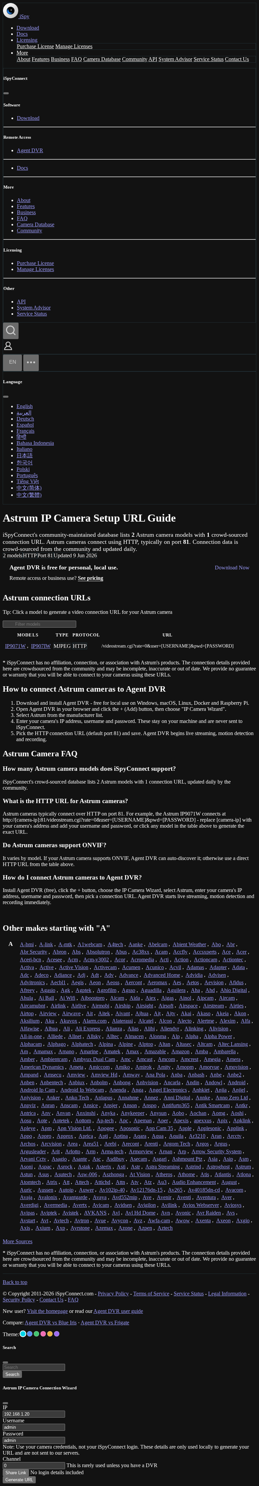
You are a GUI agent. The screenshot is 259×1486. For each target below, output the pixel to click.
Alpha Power (218, 1036)
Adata (238, 967)
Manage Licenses (73, 46)
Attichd (102, 1182)
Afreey (27, 990)
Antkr (241, 1105)
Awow (182, 1220)
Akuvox (68, 1021)
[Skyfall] (36, 1333)
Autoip (66, 1190)
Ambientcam (53, 1059)
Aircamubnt (32, 1006)
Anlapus (103, 1097)
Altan (164, 1044)
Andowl (213, 1082)
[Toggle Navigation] (31, 363)
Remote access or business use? (56, 578)
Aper (162, 1120)
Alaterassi (122, 1021)
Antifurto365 (176, 1105)
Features (41, 59)
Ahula (26, 998)
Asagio (59, 1159)
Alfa (245, 1021)
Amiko (122, 1067)
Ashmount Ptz (187, 1159)
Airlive (78, 1006)
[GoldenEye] (50, 1333)
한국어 (25, 462)
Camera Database (102, 59)
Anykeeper (132, 1113)
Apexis (181, 1120)
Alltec (112, 1036)
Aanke (135, 944)
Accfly (180, 952)
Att (66, 1182)
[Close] (6, 93)
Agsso (128, 990)
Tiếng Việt (28, 481)
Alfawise (29, 1028)
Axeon (223, 1220)
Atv (135, 1182)
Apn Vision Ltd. (74, 1128)
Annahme (128, 1097)
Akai (186, 1013)
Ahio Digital (233, 990)
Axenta (203, 1220)
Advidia (194, 975)
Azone (125, 1228)
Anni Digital (177, 1097)
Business (60, 59)
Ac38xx (140, 952)
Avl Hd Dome (140, 1213)
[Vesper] (56, 1333)
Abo (216, 944)
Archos (27, 1144)
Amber (27, 1059)
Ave (147, 1197)
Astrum (243, 1166)
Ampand (29, 1075)
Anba (176, 1075)
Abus (121, 952)
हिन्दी (21, 437)
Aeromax (157, 982)
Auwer (86, 1190)
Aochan (198, 1113)
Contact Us (237, 59)
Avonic (183, 1213)
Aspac (45, 1166)
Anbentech (51, 1082)
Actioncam (205, 959)
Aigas (167, 998)
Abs (76, 952)
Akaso (203, 1013)
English (25, 406)
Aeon (95, 982)
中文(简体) (29, 488)
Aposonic (129, 1128)
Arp (182, 1151)
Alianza (114, 1028)
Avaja (26, 1197)
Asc (96, 1159)
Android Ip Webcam (82, 1090)
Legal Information (227, 1293)
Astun (26, 1174)
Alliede (55, 1036)
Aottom (83, 1120)
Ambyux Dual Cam (94, 1059)
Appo (26, 1136)
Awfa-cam (159, 1220)
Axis (25, 1228)
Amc (125, 1059)
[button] (8, 351)
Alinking (193, 1028)
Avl (116, 1213)
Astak (84, 1166)
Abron (59, 952)
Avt (44, 1220)
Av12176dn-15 (146, 1190)
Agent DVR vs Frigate (105, 1322)
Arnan (165, 1151)
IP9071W (15, 646)
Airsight (144, 1006)
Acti (164, 959)
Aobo (178, 1113)
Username (13, 1420)
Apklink (242, 1120)
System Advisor (175, 59)
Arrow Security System (216, 1151)
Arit (55, 1151)
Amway (131, 1075)
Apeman (143, 1120)
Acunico (155, 967)
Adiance (63, 975)
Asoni (26, 1166)
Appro (44, 1136)
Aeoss (112, 982)
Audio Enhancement (194, 1182)
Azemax (104, 1228)
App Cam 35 (159, 1128)
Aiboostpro (93, 998)
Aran (216, 1136)
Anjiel (238, 1090)
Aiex (150, 998)
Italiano (24, 449)
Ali (66, 1028)
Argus (220, 1144)
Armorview (141, 1151)
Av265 (175, 1190)
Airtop (27, 1013)
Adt (95, 975)
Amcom (166, 1059)
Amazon (180, 1051)
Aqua (158, 1136)
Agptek (83, 990)
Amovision (236, 1067)
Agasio (47, 990)
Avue (100, 1220)
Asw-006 (87, 1174)
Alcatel (145, 1021)
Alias (133, 1028)
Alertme (205, 1021)
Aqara (139, 1136)
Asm (243, 1159)
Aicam (117, 998)
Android (237, 1082)
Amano (66, 1051)
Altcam (204, 1044)
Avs (230, 1213)
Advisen (217, 975)
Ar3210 (197, 1136)
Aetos (192, 982)
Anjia (221, 1090)
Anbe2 (234, 1075)
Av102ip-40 (112, 1190)
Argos (202, 1144)
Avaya (100, 1197)
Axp (60, 1228)
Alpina (105, 1044)
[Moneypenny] (43, 1333)
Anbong (122, 1082)
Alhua (51, 1028)
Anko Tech (77, 1097)
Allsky (94, 1036)
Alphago (56, 1044)
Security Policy (19, 1299)
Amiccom (99, 1067)
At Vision (140, 1174)
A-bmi (27, 944)
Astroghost (218, 1166)
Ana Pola (155, 1075)
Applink (235, 1128)
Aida (135, 998)
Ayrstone (80, 1228)
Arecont (130, 1144)
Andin (192, 1082)
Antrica (28, 1113)
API (152, 59)
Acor (119, 959)
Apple (185, 1128)
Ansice (90, 1105)
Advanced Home (162, 975)
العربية (24, 413)
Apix (222, 1120)
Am (24, 1051)
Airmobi (100, 1006)
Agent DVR (30, 150)
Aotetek (61, 1120)
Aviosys (232, 1205)
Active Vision (73, 967)
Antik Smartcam (212, 1105)
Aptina (120, 1136)
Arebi (110, 1144)
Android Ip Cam (37, 1090)
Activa (27, 967)
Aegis (77, 982)
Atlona (243, 1174)
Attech (82, 1182)
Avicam (100, 1205)
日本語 (25, 455)
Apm (46, 1128)
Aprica (86, 1136)
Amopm (185, 1067)
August (229, 1182)
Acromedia (142, 959)
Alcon (165, 1021)
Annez (151, 1097)
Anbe (216, 1075)
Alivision (218, 1028)
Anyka (108, 1113)
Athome (186, 1174)
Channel (12, 1459)
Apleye (27, 1128)
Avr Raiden (208, 1213)
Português (27, 475)
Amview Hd (104, 1075)
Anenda (117, 1090)
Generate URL (19, 1479)
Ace (226, 952)
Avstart (27, 1220)
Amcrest (189, 1059)
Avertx (80, 1205)
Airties (236, 1006)
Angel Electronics (168, 1090)
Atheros (163, 1174)
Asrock (65, 1166)
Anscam (69, 1105)
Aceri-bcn (30, 959)
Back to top (15, 1282)
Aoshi (237, 1113)
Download (28, 28)
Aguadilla (151, 990)
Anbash (196, 1075)
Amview (76, 1075)
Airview (48, 1013)
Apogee (105, 1128)
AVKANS (95, 1213)
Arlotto (72, 1151)
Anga (137, 1090)
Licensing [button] (27, 40)
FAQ (76, 59)
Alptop (145, 1044)
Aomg (218, 1113)
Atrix (51, 1182)
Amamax (43, 1051)
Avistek (70, 1213)
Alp (176, 1036)
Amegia (212, 1059)
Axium (42, 1228)
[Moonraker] (29, 1333)
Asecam (138, 1159)
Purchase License (35, 46)
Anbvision (147, 1082)
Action (181, 959)
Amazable (155, 1051)
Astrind (193, 1166)
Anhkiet (200, 1090)
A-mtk (65, 944)
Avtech (61, 1220)
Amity (164, 1067)
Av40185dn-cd (204, 1190)
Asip (228, 1159)
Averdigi (29, 1205)
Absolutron (98, 952)
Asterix (103, 1166)
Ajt (157, 1013)
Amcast (144, 1059)
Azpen (145, 1228)
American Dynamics (42, 1067)
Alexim (227, 1021)
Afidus (236, 982)
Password (13, 1434)
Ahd (210, 990)
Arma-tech (112, 1151)
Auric (26, 1190)
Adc (24, 975)
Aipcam (205, 998)
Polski (23, 469)
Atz (148, 1182)
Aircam (227, 998)
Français (25, 431)
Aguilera (176, 990)
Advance (128, 975)
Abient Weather (189, 944)
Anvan (63, 1113)
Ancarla (172, 1082)
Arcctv (234, 1136)
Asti (121, 1166)
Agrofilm (106, 990)
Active (46, 967)
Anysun (158, 1113)
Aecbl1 (58, 982)
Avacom (234, 1190)
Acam (161, 952)
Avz (138, 1220)
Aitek (104, 1013)
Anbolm (99, 1082)
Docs (22, 34)
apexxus (202, 1120)
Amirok (143, 1067)
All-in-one (31, 1036)
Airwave (71, 1013)
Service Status (209, 59)
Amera (233, 1059)
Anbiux (76, 1082)
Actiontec (233, 959)
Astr (135, 1166)
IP (5, 1407)
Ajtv (170, 1013)
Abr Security (33, 952)
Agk (65, 990)
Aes (177, 982)
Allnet (74, 1036)
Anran (48, 1105)
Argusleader (33, 1151)
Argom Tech (176, 1144)
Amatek (112, 1051)
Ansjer (110, 1105)
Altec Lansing (233, 1044)
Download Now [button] (232, 567)
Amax (132, 1051)
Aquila (176, 1136)
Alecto (184, 1021)
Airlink (58, 1006)
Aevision (214, 982)
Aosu (25, 1120)
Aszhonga (113, 1174)
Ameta (76, 1067)
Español (25, 425)
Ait (89, 1013)
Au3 (162, 1182)
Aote (42, 1120)
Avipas (27, 1213)
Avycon (119, 1220)
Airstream (213, 1006)
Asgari (159, 1159)
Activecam (105, 967)
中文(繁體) (29, 495)
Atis (204, 1174)
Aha (195, 990)
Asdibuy (115, 1159)
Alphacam (31, 1044)
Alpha (191, 1036)
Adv (109, 975)
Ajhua (141, 1013)
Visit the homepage (47, 1311)
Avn (165, 1213)
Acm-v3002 (96, 959)
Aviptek (48, 1213)
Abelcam (157, 944)
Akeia (222, 1013)
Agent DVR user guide (118, 1311)
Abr (230, 944)
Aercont (133, 982)
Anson (130, 1105)
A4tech (115, 944)
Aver (226, 1197)
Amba (201, 1051)
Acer (241, 952)
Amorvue (209, 1067)
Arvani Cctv (33, 1159)
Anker (53, 1097)
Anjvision (30, 1097)
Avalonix (47, 1197)
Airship (123, 1006)
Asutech (63, 1174)
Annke (203, 1097)
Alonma (157, 1036)
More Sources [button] (17, 1241)
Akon (240, 1013)
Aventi (184, 1197)
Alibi (149, 1028)
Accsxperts (205, 952)
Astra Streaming (162, 1166)
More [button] (22, 53)
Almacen (134, 1036)
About (23, 59)
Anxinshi (85, 1113)
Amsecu (52, 1075)
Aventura (206, 1197)
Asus (43, 1174)
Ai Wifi (67, 998)
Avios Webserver (200, 1205)
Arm (90, 1151)
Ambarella (224, 1051)
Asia (213, 1159)
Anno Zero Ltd (231, 1097)
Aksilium (29, 1021)
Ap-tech (105, 1120)
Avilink (169, 1205)
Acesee (54, 959)
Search (12, 1374)
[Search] (11, 331)
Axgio (243, 1220)
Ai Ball (46, 998)
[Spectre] (23, 1333)
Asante (79, 1159)
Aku (49, 1021)
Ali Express (87, 1028)
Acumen (131, 967)
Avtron (81, 1220)
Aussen (45, 1190)
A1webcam (90, 944)
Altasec (184, 1044)
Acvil (175, 967)
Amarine (89, 1051)
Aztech (165, 1228)
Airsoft (166, 1006)
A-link (46, 944)
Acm (72, 959)
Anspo (149, 1105)
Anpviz (28, 1105)
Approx (65, 1136)
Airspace (188, 1006)
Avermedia (55, 1205)
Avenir (164, 1197)
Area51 (91, 1144)
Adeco (41, 975)
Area (72, 1144)
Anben (27, 1082)
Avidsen (123, 1205)
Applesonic (209, 1128)
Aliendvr (169, 1028)
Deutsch (25, 419)
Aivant (122, 1013)
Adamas (195, 967)
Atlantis (222, 1174)
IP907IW (41, 646)
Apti (103, 1136)
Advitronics (32, 982)
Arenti (151, 1144)
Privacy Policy (113, 1293)
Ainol (185, 998)
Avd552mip (124, 1197)
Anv (46, 1113)
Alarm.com (95, 1021)
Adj (81, 975)
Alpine (125, 1044)
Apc (123, 1120)
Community (134, 59)
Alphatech (82, 1044)
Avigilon (146, 1205)
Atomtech (30, 1182)
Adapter (218, 967)
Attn (120, 1182)
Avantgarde (75, 1197)
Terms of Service (151, 1293)
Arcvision (51, 1144)
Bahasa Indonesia (35, 443)
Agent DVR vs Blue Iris (51, 1322)
